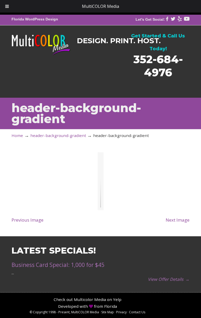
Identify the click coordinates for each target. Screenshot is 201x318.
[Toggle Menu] (7, 6)
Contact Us (137, 312)
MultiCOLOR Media (41, 41)
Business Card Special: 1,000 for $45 (58, 264)
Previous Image (27, 220)
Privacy (121, 312)
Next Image (177, 220)
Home (17, 135)
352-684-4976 (158, 66)
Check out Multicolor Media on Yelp (87, 299)
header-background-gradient (58, 135)
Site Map (107, 312)
